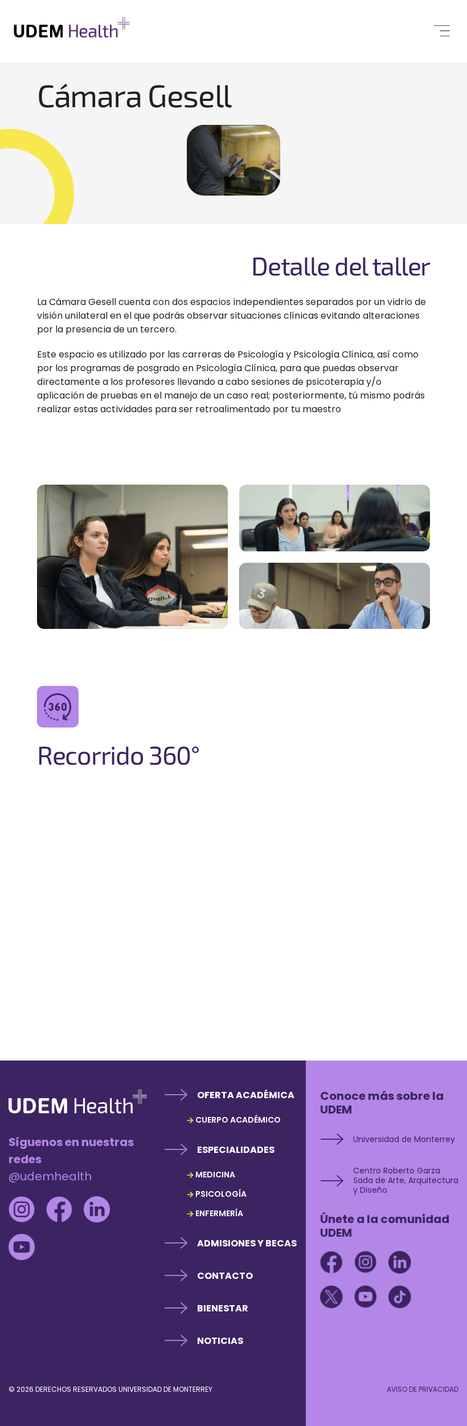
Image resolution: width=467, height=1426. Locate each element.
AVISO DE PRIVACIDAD (422, 1389)
